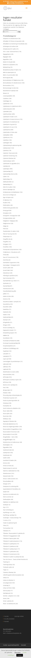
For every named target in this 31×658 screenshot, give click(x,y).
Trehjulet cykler (7, 567)
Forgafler (5, 241)
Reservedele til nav (8, 434)
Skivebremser (7, 473)
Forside (6, 616)
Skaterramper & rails (9, 468)
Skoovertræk (6, 476)
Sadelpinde (6, 452)
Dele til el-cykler (7, 187)
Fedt (4, 228)
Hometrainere (7, 288)
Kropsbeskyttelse (8, 346)
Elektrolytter (6, 205)
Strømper (6, 504)
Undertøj (5, 585)
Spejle (5, 491)
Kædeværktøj (7, 317)
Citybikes (5, 98)
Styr (4, 507)
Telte (4, 525)
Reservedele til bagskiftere (10, 429)
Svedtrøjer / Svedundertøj (10, 517)
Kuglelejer (6, 351)
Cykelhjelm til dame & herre (11, 119)
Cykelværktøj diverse (9, 174)
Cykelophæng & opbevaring (11, 145)
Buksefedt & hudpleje (9, 90)
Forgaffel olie (7, 239)
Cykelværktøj (6, 171)
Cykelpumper (7, 148)
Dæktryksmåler (7, 182)
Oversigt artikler (19, 616)
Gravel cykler (7, 267)
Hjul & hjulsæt (7, 278)
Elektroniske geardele (9, 208)
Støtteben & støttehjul (9, 502)
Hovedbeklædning (8, 291)
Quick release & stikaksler (10, 408)
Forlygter (5, 244)
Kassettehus (6, 304)
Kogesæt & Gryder (8, 330)
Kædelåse (6, 309)
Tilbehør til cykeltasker (9, 551)
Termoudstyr (7, 528)
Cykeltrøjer (6, 169)
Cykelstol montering (9, 156)
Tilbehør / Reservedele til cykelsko (13, 533)
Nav (4, 387)
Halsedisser (6, 273)
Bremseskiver (7, 85)
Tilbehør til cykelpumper (10, 549)
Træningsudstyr (7, 564)
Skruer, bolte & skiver (9, 478)
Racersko (5, 416)
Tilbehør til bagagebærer (10, 536)
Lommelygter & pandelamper (11, 361)
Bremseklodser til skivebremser (12, 83)
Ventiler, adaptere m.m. (10, 596)
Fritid (4, 254)
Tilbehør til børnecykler (10, 538)
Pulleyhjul (6, 403)
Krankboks (6, 338)
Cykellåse (5, 140)
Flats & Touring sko (8, 234)
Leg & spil (6, 359)
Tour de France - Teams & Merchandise (14, 559)
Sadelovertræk (7, 450)
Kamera (5, 299)
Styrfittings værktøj (8, 515)
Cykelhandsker (7, 114)
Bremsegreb (6, 77)
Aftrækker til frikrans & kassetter (12, 41)
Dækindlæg (6, 179)
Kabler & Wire (7, 296)
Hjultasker (6, 283)
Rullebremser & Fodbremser (11, 442)
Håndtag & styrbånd (9, 275)
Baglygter (6, 57)
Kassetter (6, 307)
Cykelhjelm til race (8, 127)
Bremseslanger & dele (9, 88)
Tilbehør (5, 531)
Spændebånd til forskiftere (11, 489)
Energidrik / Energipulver (10, 215)
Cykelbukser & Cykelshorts (10, 106)
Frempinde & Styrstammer (10, 249)
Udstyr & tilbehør (8, 580)
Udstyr (5, 577)
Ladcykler (6, 353)
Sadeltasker (6, 455)
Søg (19, 31)
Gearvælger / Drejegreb (10, 265)
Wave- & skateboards (9, 603)
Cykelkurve (6, 137)
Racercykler (6, 413)
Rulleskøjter (6, 445)
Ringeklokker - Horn (8, 437)
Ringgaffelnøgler (8, 439)
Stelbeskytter (7, 499)
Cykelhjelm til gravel (9, 124)
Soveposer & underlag (9, 486)
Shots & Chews (7, 465)
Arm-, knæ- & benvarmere (10, 51)
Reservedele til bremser (10, 432)
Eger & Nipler (7, 197)
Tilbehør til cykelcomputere (11, 541)
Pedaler (5, 393)
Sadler (5, 458)
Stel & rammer (7, 497)
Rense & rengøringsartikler (11, 426)
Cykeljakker (6, 135)
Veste (4, 598)
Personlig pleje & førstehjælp (11, 395)
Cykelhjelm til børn (8, 116)
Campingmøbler (7, 96)
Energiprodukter (8, 218)
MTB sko (5, 382)
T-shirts (5, 520)
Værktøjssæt (6, 593)
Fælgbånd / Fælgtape (9, 221)
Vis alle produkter (9, 619)
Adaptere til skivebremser (10, 38)
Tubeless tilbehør (8, 572)
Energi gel (6, 210)
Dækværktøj (6, 184)
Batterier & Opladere (9, 64)
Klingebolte (6, 322)
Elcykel (5, 202)
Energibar (6, 213)
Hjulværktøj (6, 286)
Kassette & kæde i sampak (10, 301)
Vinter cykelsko (7, 601)
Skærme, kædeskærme (9, 471)
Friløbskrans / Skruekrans (10, 252)
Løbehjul (5, 366)
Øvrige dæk (6, 390)
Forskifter (6, 247)
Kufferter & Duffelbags (9, 348)
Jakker (5, 294)
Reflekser (5, 419)
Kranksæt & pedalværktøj (10, 343)
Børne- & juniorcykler (9, 75)
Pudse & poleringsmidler (10, 400)
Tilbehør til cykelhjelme (10, 544)
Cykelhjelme (6, 129)
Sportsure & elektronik (9, 494)
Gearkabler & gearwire (9, 262)
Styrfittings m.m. (8, 512)
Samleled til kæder (8, 460)
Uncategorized (7, 583)
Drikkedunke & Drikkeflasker (11, 192)
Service (5, 463)
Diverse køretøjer (8, 189)
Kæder (5, 314)
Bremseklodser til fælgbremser (12, 80)
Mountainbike (7, 374)
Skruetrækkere (7, 481)
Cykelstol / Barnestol (9, 153)
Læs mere (17, 652)
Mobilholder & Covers (9, 372)
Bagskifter (6, 59)
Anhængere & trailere (9, 46)
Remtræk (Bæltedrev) (9, 424)
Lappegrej (6, 356)
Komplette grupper (8, 333)
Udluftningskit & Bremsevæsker (12, 575)
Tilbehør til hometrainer (10, 554)
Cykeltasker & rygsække (10, 163)
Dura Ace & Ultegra (8, 195)
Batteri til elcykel (8, 62)
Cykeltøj (5, 166)
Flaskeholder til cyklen (9, 231)
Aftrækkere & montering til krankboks (14, 44)
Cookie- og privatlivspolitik (11, 645)
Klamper (5, 320)
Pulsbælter (6, 406)
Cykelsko (5, 150)
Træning (5, 562)
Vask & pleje (6, 590)
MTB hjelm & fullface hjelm (11, 379)
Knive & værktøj (7, 327)
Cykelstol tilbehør (8, 158)
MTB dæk (5, 377)
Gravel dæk (6, 270)
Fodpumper (6, 236)
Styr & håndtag (7, 510)
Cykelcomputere (7, 109)
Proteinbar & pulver (8, 398)
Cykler (5, 176)
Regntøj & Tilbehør (8, 421)
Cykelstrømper (7, 161)
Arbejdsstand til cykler (9, 49)
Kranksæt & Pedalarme (9, 340)
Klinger (5, 325)
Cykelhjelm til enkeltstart (10, 122)
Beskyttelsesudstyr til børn (10, 70)
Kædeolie (5, 312)
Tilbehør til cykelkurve (9, 546)
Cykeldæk (6, 111)
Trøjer (5, 570)
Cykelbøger (6, 101)
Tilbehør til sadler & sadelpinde (12, 557)
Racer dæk (6, 411)
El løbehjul (6, 200)
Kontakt (6, 621)
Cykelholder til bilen (9, 132)
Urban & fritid (7, 588)
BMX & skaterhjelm (8, 72)
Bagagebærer (7, 54)
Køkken (5, 335)
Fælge (4, 226)
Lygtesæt (5, 369)
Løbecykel (6, 364)
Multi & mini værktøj (9, 385)
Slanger (5, 484)
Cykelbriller (6, 103)
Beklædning (6, 67)
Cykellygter (6, 142)
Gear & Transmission (9, 257)
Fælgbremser (7, 223)
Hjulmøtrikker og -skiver (10, 280)
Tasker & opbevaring (9, 523)
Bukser (5, 93)
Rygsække (6, 447)
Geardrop (6, 260)
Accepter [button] (19, 655)
